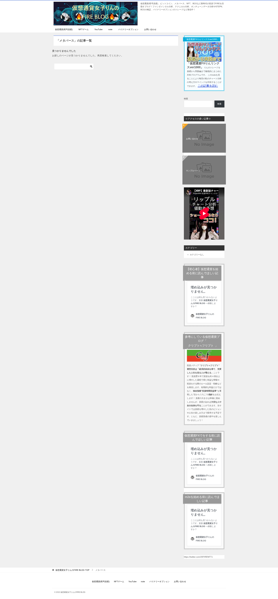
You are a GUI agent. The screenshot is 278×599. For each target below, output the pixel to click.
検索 (186, 98)
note (110, 29)
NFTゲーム (83, 29)
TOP (72, 570)
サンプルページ (193, 170)
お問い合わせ (150, 29)
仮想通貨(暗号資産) (64, 29)
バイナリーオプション (128, 29)
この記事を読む (208, 85)
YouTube (98, 29)
